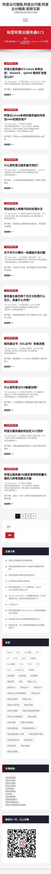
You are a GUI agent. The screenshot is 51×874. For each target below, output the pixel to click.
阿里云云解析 (12, 699)
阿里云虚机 (28, 740)
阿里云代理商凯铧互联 (12, 84)
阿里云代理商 (17, 129)
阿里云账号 (11, 746)
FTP (37, 652)
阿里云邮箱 (25, 746)
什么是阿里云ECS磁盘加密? (21, 387)
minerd (37, 82)
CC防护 (7, 438)
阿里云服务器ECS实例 (25, 131)
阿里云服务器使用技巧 (12, 126)
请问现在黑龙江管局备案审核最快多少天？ (25, 619)
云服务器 (36, 126)
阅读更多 (7, 94)
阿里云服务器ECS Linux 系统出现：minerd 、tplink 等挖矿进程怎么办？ (27, 42)
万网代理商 (9, 788)
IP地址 (32, 658)
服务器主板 (23, 307)
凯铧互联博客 (10, 796)
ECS (43, 170)
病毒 (13, 216)
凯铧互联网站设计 (12, 802)
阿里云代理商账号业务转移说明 (20, 560)
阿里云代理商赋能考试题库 (15, 805)
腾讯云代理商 (10, 786)
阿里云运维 (24, 82)
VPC (38, 664)
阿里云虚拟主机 (9, 218)
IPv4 (15, 658)
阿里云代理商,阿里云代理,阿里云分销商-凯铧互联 (25, 6)
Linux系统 (11, 664)
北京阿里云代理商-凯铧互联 (19, 581)
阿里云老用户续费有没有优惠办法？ (22, 575)
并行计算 (7, 260)
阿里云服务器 (25, 84)
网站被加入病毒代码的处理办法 (23, 209)
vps (8, 670)
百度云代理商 (10, 783)
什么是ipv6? (13, 604)
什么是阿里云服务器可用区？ (22, 165)
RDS (30, 664)
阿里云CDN (31, 681)
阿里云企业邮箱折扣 (15, 716)
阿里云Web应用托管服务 (16, 693)
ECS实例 (29, 126)
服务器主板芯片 (33, 307)
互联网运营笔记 (11, 799)
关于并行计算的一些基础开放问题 (24, 252)
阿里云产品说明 (26, 124)
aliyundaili (12, 82)
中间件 (31, 670)
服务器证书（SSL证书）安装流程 (24, 343)
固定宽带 (29, 486)
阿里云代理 (28, 705)
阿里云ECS (8, 129)
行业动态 (24, 257)
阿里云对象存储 (27, 722)
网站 (17, 216)
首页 (25, 38)
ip (8, 658)
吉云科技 (8, 794)
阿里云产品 (26, 699)
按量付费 (36, 486)
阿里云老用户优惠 (35, 734)
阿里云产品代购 (13, 705)
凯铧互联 (15, 307)
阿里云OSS (24, 687)
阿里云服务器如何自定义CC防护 (23, 431)
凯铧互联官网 (10, 777)
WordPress (19, 670)
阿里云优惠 (32, 260)
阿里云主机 (35, 693)
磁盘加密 (40, 392)
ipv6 (24, 658)
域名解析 (34, 676)
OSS (21, 664)
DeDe (9, 652)
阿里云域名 (11, 722)
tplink (43, 82)
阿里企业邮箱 (12, 751)
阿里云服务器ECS (38, 84)
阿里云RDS (38, 687)
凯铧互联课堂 (10, 791)
